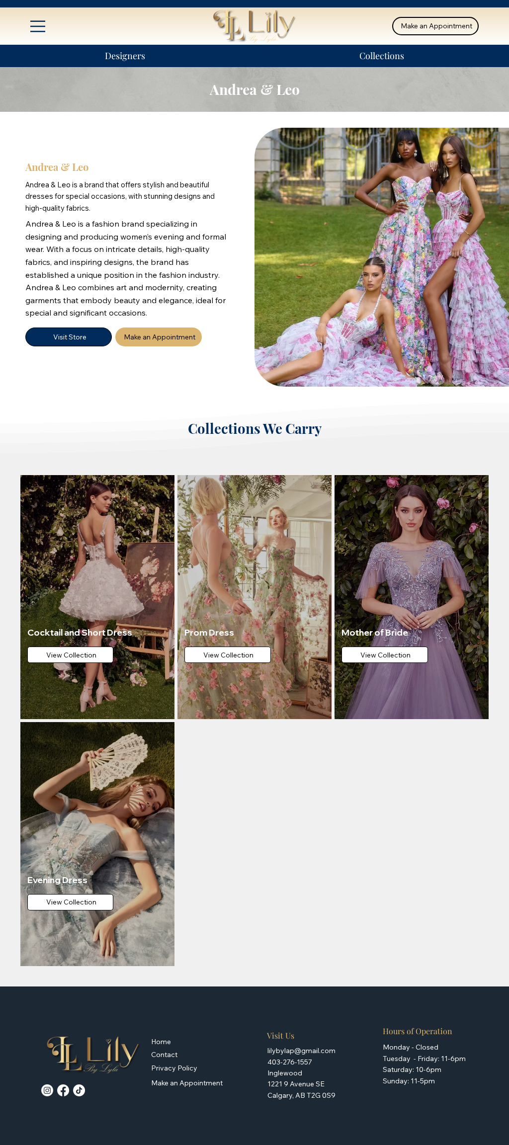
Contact (164, 1054)
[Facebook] (63, 1090)
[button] (125, 56)
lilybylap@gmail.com (301, 1050)
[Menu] (37, 26)
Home (161, 1041)
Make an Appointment (187, 1082)
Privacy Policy (174, 1067)
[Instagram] (47, 1090)
